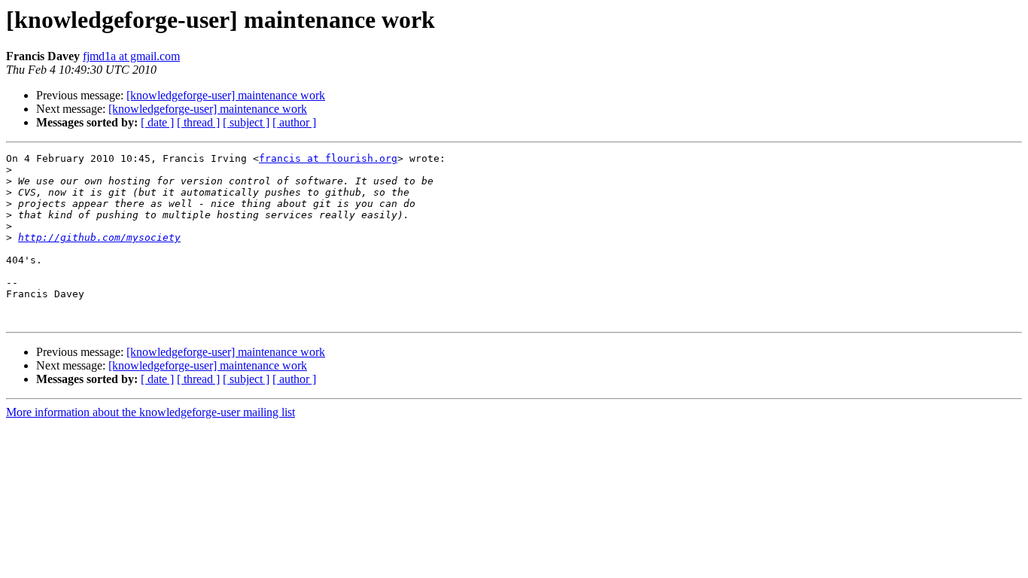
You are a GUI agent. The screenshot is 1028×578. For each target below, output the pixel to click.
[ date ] (157, 122)
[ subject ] (246, 122)
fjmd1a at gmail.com (131, 56)
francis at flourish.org (328, 158)
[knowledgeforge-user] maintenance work (225, 95)
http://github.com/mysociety (99, 237)
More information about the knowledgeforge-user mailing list (150, 412)
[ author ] (294, 122)
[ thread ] (198, 122)
